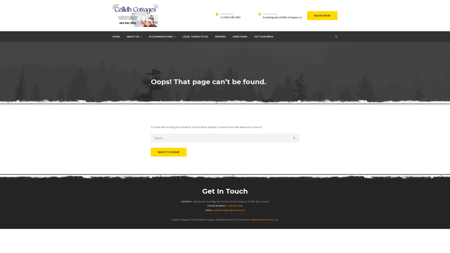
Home (116, 36)
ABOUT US (133, 36)
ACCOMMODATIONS (160, 36)
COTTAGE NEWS (263, 36)
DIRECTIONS (240, 36)
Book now (322, 15)
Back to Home (168, 152)
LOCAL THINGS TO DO (195, 36)
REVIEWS (220, 36)
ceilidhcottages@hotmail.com (229, 210)
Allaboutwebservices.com (264, 219)
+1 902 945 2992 (234, 205)
